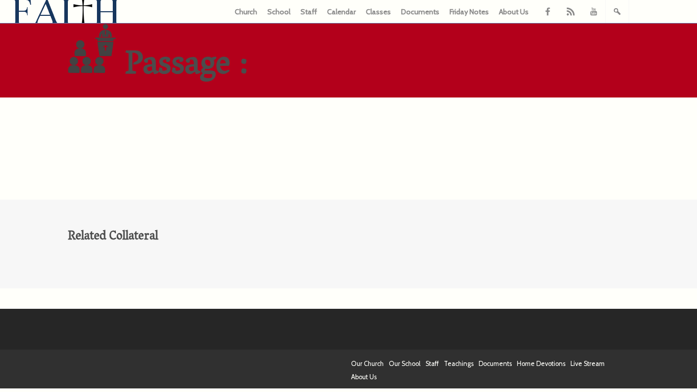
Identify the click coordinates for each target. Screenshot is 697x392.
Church (246, 11)
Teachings (459, 364)
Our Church (367, 364)
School (278, 11)
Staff (309, 11)
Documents (420, 11)
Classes (378, 11)
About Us (514, 11)
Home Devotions (541, 364)
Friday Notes (469, 11)
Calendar (341, 11)
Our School (404, 364)
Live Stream (587, 364)
